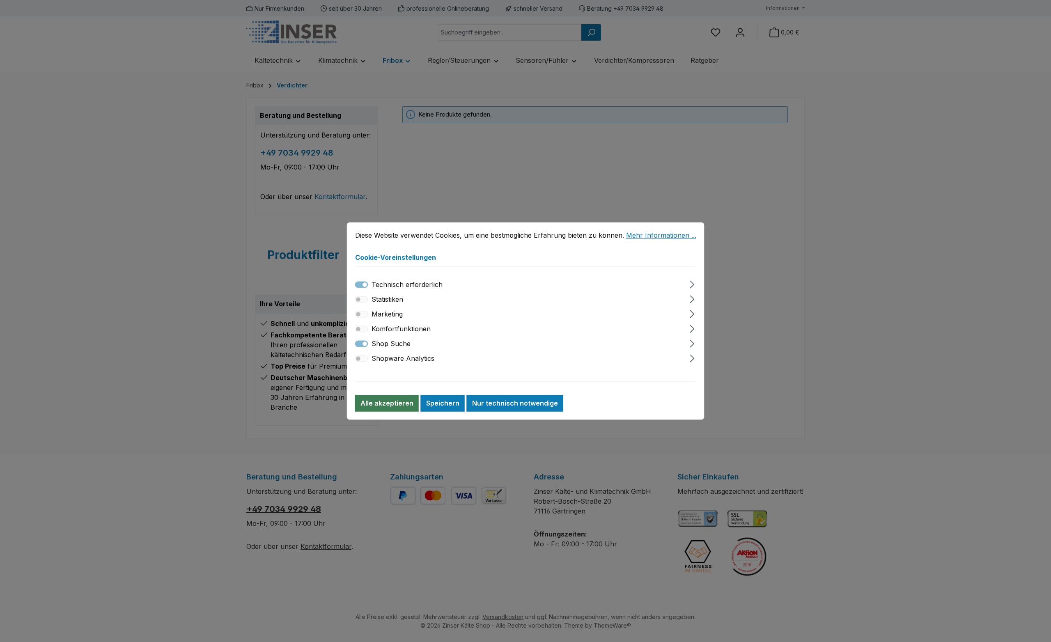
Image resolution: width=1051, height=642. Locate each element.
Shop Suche (391, 344)
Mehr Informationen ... (661, 235)
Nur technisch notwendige (515, 403)
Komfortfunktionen (401, 329)
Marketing (387, 314)
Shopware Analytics (403, 359)
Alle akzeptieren (386, 403)
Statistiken (387, 300)
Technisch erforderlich (407, 285)
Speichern (442, 403)
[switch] (361, 299)
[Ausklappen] (692, 283)
